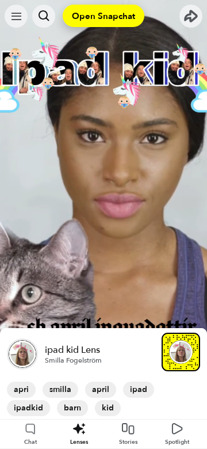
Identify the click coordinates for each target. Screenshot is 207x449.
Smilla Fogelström (73, 360)
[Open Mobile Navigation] (16, 16)
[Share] (190, 16)
